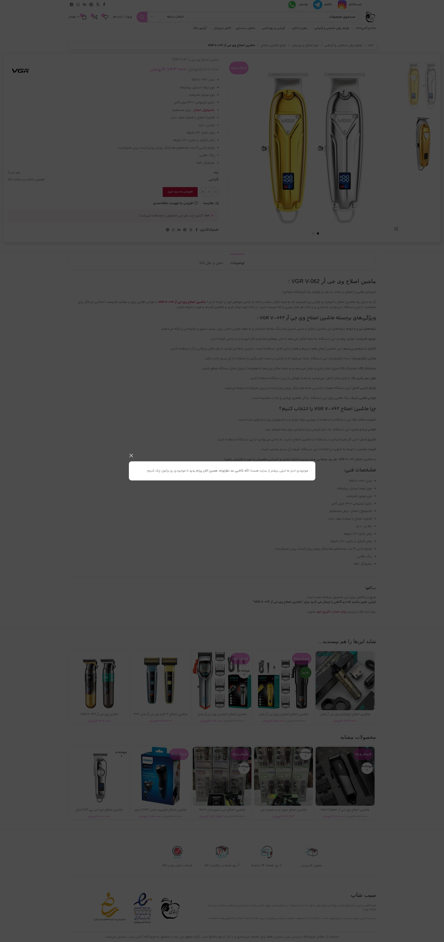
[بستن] (131, 455)
